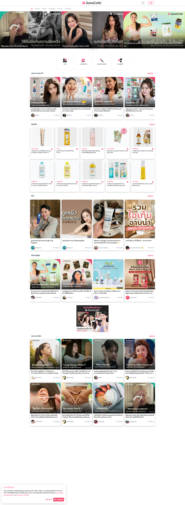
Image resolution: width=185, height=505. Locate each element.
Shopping (52, 9)
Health (44, 9)
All (32, 9)
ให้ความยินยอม (58, 499)
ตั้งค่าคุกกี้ (48, 499)
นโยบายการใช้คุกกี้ (23, 495)
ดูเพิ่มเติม (150, 73)
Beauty (37, 9)
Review (60, 9)
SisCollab (68, 9)
